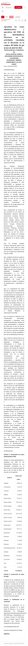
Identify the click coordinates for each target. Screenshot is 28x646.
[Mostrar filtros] (25, 7)
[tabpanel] (14, 331)
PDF (7, 17)
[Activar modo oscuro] (2, 11)
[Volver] (2, 17)
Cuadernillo (17, 17)
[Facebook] (19, 20)
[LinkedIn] (25, 20)
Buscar (19, 7)
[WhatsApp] (22, 20)
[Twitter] (16, 20)
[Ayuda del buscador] (2, 7)
